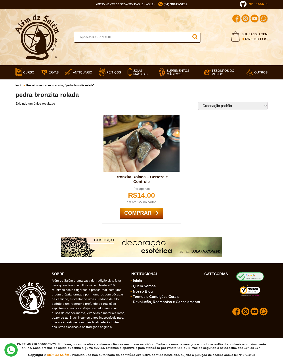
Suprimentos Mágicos (178, 72)
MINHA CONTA (258, 4)
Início (18, 85)
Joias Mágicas (140, 72)
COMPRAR (137, 213)
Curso (28, 72)
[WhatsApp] (264, 19)
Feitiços (114, 72)
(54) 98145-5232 (175, 4)
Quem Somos (144, 286)
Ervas (54, 72)
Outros (261, 72)
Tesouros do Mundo (223, 72)
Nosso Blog (143, 291)
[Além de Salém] (37, 16)
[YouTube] (254, 19)
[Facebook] (236, 19)
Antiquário (82, 72)
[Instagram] (245, 19)
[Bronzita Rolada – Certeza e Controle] (141, 116)
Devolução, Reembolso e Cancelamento (166, 302)
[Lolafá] (141, 238)
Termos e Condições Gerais (156, 297)
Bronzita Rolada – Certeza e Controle (141, 179)
